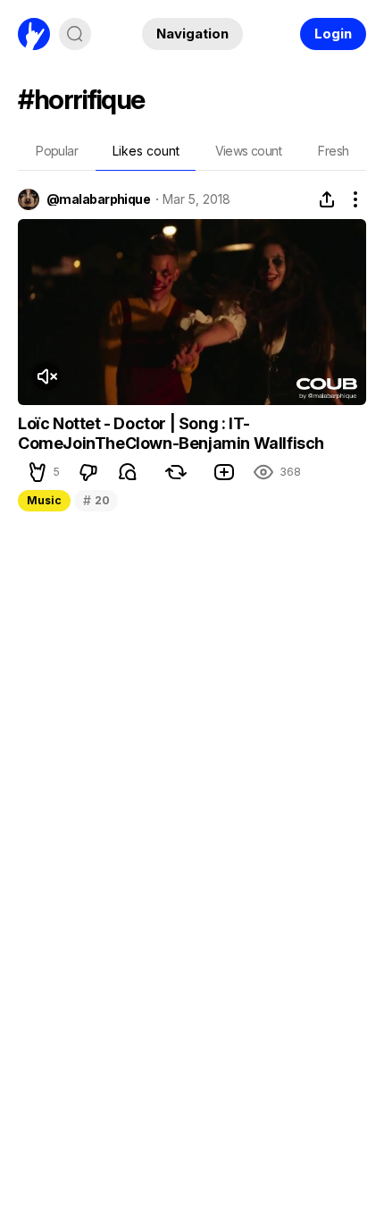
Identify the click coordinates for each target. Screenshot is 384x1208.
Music (44, 500)
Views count (248, 150)
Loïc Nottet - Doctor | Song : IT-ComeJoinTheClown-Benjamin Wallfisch (171, 433)
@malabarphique (98, 199)
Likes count (146, 150)
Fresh (333, 150)
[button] (37, 472)
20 (96, 500)
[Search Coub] (75, 34)
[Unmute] (46, 376)
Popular (57, 150)
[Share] (327, 199)
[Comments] (127, 472)
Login (333, 33)
